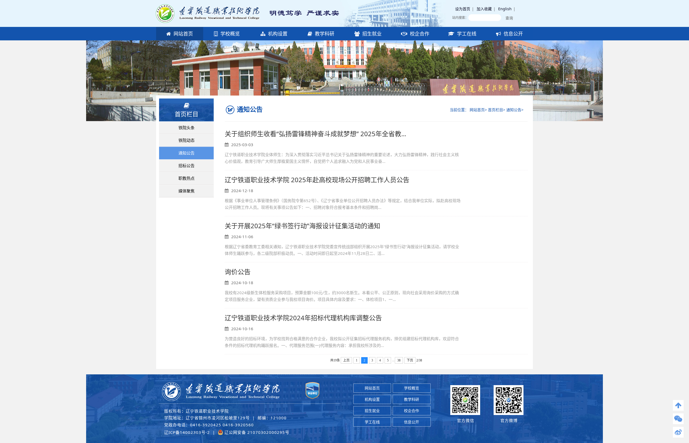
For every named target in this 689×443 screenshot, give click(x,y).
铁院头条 (186, 127)
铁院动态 (186, 140)
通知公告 (186, 153)
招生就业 (371, 33)
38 (398, 360)
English (505, 8)
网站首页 (182, 33)
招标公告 (186, 165)
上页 (346, 360)
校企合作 (419, 33)
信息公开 (512, 33)
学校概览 (229, 33)
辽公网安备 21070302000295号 (256, 432)
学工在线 (466, 33)
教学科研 (324, 33)
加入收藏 (484, 8)
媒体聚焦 (186, 191)
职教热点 (186, 178)
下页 (410, 360)
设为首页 (462, 8)
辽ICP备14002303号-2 (187, 432)
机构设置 (277, 33)
